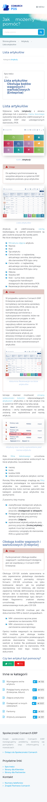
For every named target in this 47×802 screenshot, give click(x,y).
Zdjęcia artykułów (15, 698)
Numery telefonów (14, 783)
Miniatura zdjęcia (17, 243)
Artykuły (14, 60)
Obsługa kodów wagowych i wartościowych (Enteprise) (19, 88)
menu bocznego (36, 114)
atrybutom (8, 401)
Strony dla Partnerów (15, 772)
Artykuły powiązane (16, 717)
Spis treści (9, 766)
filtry (42, 480)
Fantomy (11, 711)
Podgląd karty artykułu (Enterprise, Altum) (18, 690)
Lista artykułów (15, 80)
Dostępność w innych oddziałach (17, 704)
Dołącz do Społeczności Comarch (21, 752)
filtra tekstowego (20, 456)
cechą (41, 229)
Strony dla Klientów (14, 769)
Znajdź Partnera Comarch (17, 785)
